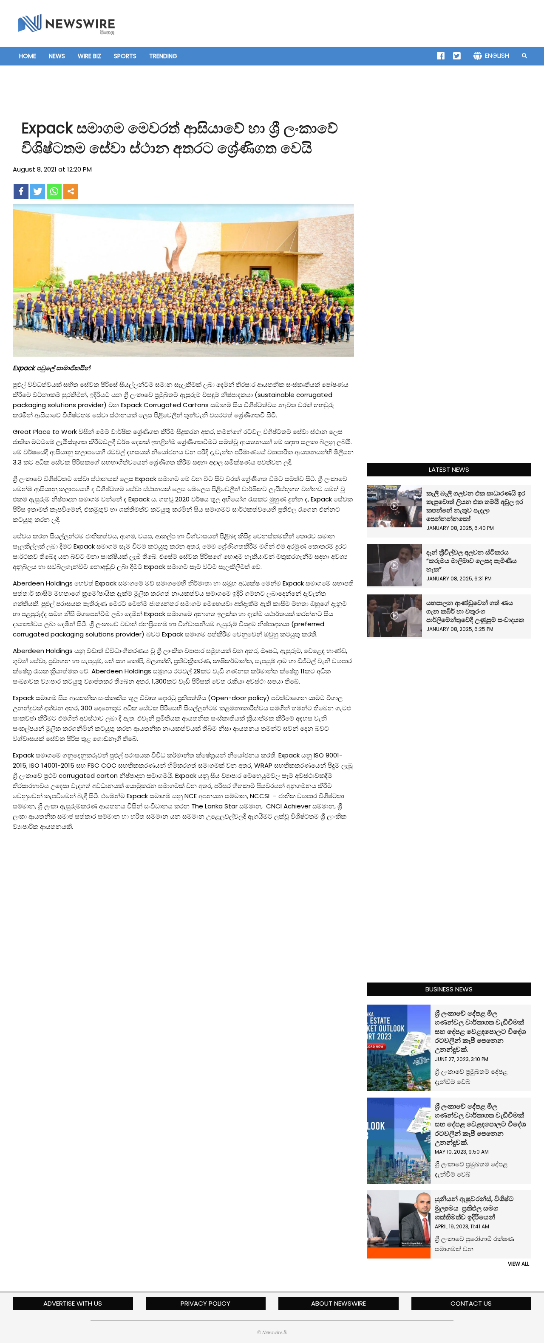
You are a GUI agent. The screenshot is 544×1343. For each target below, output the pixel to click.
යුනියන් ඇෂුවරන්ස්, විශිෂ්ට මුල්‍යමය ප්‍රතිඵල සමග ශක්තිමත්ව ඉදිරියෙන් (474, 1208)
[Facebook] (21, 191)
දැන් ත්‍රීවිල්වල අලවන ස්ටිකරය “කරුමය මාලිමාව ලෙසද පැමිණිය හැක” (471, 561)
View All (518, 1263)
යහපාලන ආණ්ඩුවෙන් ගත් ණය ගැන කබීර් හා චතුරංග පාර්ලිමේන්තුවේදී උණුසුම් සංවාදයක (475, 611)
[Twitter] (37, 191)
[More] (70, 191)
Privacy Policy (205, 1303)
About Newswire (338, 1303)
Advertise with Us (72, 1303)
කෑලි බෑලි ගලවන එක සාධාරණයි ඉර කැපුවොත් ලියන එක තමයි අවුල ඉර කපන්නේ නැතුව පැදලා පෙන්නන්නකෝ (475, 506)
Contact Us (471, 1303)
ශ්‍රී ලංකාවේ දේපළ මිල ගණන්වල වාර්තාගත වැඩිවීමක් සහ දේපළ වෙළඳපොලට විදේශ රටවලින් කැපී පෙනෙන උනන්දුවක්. (480, 1031)
